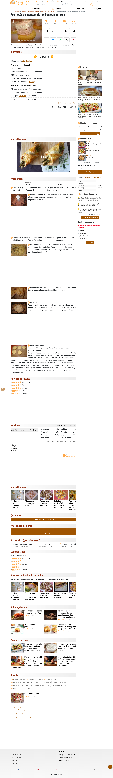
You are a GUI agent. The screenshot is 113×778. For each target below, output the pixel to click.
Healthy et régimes (22, 710)
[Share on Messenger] (53, 39)
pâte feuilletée (28, 61)
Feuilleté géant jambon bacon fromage (60, 595)
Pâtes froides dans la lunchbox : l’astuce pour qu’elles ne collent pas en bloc (33, 647)
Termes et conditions (65, 757)
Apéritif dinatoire (19, 679)
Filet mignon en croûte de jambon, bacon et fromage (31, 596)
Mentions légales (64, 760)
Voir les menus (86, 163)
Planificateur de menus (89, 134)
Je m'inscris (90, 172)
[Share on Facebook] (46, 39)
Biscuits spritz (90, 157)
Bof (22, 391)
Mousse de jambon (59, 685)
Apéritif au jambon (60, 682)
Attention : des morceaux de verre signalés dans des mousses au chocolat (67, 614)
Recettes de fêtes (31, 694)
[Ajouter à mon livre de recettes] (47, 31)
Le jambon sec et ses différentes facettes (33, 612)
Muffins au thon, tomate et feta (94, 144)
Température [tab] (97, 177)
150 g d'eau (16, 68)
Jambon (38, 682)
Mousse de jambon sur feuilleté (29, 503)
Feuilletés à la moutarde (21, 688)
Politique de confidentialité (67, 755)
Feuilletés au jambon (42, 685)
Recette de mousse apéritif (22, 682)
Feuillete (40, 679)
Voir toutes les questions (94, 214)
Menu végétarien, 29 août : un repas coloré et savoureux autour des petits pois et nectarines (67, 661)
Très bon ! (25, 382)
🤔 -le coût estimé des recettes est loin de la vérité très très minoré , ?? (90, 209)
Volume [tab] (87, 177)
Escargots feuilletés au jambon (74, 595)
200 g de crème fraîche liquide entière (27, 92)
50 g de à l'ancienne (24, 96)
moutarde (22, 96)
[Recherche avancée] (94, 4)
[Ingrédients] (3, 388)
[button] (13, 31)
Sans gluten (42, 1)
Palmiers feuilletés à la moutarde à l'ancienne (59, 504)
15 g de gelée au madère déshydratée (27, 72)
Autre (98, 9)
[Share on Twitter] (67, 39)
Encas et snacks (27, 718)
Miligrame (82, 181)
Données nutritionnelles (67, 103)
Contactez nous (64, 752)
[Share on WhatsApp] (60, 39)
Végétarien (53, 1)
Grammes (81, 183)
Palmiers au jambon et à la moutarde (45, 503)
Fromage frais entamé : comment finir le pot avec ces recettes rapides (67, 647)
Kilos (80, 190)
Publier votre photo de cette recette (43, 534)
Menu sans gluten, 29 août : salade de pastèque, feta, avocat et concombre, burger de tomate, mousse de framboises (27, 662)
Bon (23, 385)
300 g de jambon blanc (21, 75)
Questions (79, 9)
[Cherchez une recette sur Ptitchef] (91, 4)
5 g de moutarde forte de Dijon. (24, 99)
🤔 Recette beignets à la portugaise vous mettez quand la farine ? (89, 204)
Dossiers (58, 9)
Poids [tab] (81, 177)
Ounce (81, 185)
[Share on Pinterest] (73, 39)
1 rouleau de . (23, 61)
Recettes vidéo (16, 755)
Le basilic (83, 230)
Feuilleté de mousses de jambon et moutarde (16, 504)
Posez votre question (91, 217)
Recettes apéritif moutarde (22, 685)
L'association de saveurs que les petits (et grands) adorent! (67, 627)
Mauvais (24, 394)
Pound (81, 188)
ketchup (32, 82)
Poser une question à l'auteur (44, 519)
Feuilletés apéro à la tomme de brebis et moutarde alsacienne (75, 505)
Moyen (24, 388)
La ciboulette (84, 236)
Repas (18, 714)
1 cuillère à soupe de (23, 82)
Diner (23, 714)
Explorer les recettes (18, 707)
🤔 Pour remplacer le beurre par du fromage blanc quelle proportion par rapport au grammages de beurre (89, 199)
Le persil (83, 233)
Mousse (31, 679)
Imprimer (97, 163)
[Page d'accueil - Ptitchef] (11, 11)
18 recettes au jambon (30, 626)
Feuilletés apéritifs (52, 679)
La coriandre (84, 238)
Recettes (38, 9)
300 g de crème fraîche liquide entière (27, 78)
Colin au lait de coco (92, 150)
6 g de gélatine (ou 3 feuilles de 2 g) (26, 89)
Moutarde (47, 682)
